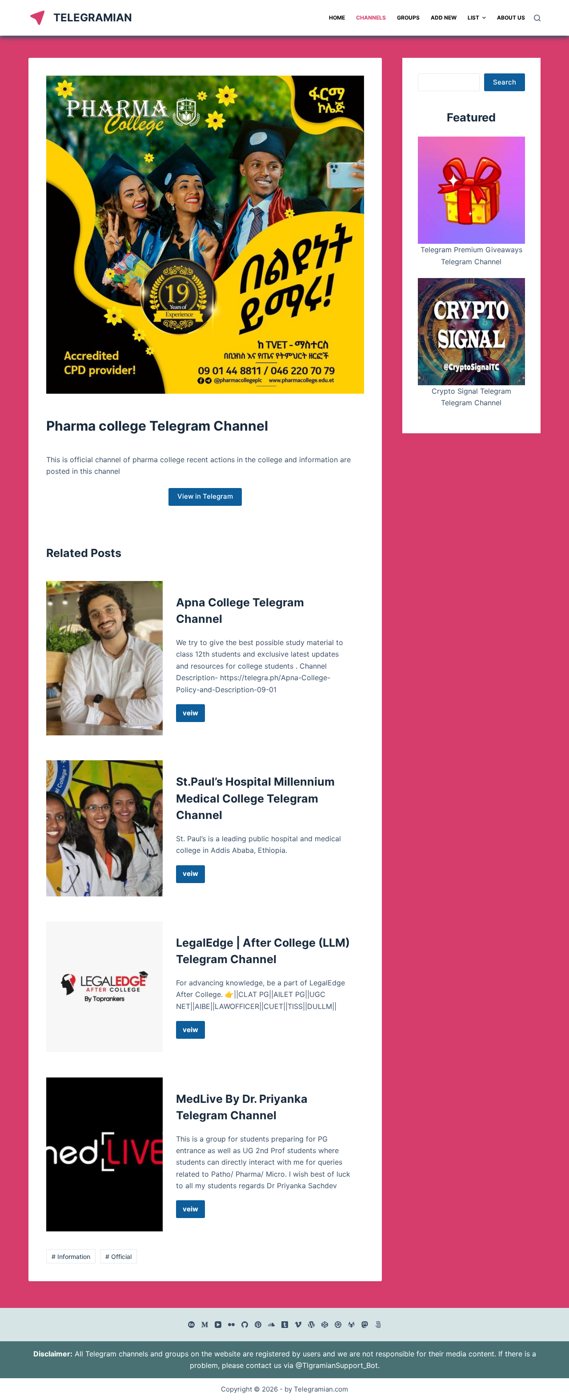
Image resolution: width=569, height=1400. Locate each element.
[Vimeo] (298, 1324)
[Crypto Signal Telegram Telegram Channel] (471, 331)
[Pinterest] (258, 1324)
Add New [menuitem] (444, 17)
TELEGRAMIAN (92, 17)
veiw (194, 715)
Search (504, 82)
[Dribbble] (338, 1324)
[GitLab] (351, 1324)
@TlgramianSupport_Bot (337, 1365)
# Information (71, 1256)
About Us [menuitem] (511, 17)
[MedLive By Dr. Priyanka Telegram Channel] (104, 1154)
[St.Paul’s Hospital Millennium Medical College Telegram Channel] (104, 828)
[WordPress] (311, 1324)
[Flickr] (231, 1324)
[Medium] (204, 1324)
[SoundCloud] (271, 1324)
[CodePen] (324, 1324)
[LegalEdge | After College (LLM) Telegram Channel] (104, 986)
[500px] (378, 1324)
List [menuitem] (473, 17)
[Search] (537, 18)
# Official (118, 1256)
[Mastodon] (364, 1324)
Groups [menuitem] (408, 17)
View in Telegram (205, 496)
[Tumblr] (284, 1324)
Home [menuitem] (337, 17)
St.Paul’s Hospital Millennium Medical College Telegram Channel (255, 798)
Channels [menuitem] (371, 17)
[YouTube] (218, 1324)
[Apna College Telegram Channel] (104, 658)
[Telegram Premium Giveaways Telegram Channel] (471, 190)
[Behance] (191, 1324)
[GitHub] (244, 1324)
